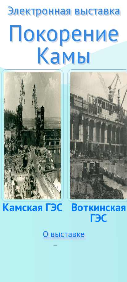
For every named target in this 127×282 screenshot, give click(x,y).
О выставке (64, 233)
